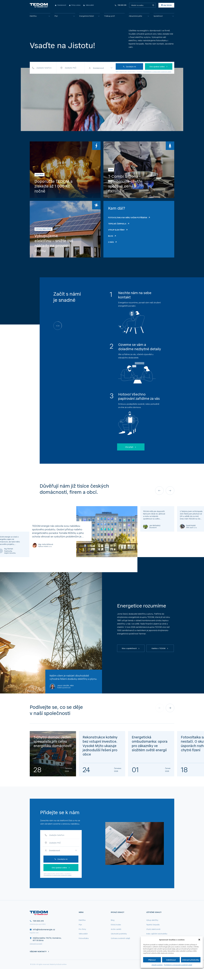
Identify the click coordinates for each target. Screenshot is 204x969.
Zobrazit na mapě (36, 944)
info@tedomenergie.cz (44, 929)
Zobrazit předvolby (190, 960)
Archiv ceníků (116, 929)
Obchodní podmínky (119, 933)
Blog (112, 920)
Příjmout (152, 960)
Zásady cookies (157, 965)
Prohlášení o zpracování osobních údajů (178, 965)
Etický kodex (116, 924)
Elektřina (33, 16)
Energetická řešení (86, 16)
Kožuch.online (61, 964)
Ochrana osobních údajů (120, 938)
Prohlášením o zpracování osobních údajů (157, 72)
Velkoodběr (83, 933)
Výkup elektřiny (152, 920)
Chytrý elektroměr (153, 929)
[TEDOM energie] (39, 5)
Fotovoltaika (84, 938)
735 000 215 (38, 921)
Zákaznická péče (135, 16)
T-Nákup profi (109, 16)
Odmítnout (171, 960)
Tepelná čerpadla (152, 924)
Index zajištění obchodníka (156, 933)
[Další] (170, 490)
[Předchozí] (159, 490)
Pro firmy (82, 929)
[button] (199, 939)
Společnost (158, 16)
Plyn (56, 16)
